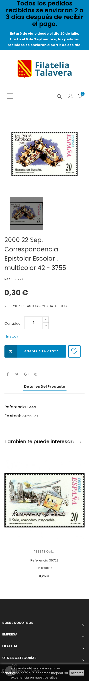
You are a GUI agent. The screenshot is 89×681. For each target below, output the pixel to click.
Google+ (26, 374)
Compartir (7, 374)
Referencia (15, 407)
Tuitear (17, 374)
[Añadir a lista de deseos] (74, 351)
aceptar (77, 673)
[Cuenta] (70, 96)
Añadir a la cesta (34, 351)
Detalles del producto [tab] (44, 386)
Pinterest (36, 374)
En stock (12, 416)
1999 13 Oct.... (44, 551)
